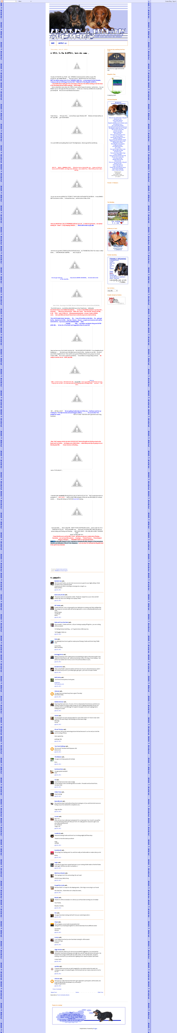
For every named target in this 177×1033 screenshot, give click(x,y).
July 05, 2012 (58, 590)
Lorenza (57, 937)
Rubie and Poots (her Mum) (61, 622)
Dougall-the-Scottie (59, 885)
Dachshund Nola (59, 769)
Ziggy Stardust (58, 949)
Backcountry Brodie (60, 594)
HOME (52, 43)
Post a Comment (57, 989)
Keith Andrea (58, 677)
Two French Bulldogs (60, 746)
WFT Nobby (57, 605)
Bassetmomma (58, 666)
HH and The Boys (59, 729)
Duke (56, 639)
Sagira (56, 862)
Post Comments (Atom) (63, 995)
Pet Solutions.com (59, 684)
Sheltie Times (58, 792)
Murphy (56, 897)
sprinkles (57, 966)
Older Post (100, 992)
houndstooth (58, 850)
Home (77, 992)
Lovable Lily (57, 833)
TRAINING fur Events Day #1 (61, 570)
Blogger (95, 1028)
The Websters (58, 757)
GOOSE (56, 715)
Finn (56, 913)
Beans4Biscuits (58, 801)
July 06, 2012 (58, 961)
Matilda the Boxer (59, 702)
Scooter (57, 816)
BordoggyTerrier (59, 654)
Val (55, 779)
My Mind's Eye (58, 581)
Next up (92, 380)
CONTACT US (62, 43)
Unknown (57, 691)
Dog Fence (57, 682)
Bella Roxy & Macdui (60, 873)
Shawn (56, 922)
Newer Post (54, 992)
